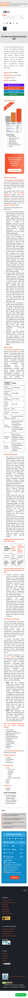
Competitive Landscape (8, 857)
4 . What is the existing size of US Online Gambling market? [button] (14, 826)
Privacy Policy (6, 909)
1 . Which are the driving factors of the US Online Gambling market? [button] (14, 814)
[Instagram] (13, 23)
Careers (4, 960)
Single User (8, 842)
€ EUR (12, 838)
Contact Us (5, 958)
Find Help (4, 897)
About (25, 890)
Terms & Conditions (7, 913)
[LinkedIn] (16, 23)
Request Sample (15, 91)
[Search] (21, 17)
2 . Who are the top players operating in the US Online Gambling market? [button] (14, 818)
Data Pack (8, 853)
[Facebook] (3, 23)
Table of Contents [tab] (14, 88)
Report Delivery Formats (9, 902)
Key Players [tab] (15, 94)
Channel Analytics (7, 933)
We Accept (5, 939)
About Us (4, 954)
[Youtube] (10, 23)
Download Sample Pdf (15, 170)
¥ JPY (18, 838)
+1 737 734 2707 (15, 5)
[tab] (14, 815)
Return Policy (5, 911)
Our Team (5, 956)
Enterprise (8, 849)
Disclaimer (5, 905)
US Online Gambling (9, 656)
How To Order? (6, 900)
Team (7, 845)
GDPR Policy (5, 907)
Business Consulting (7, 931)
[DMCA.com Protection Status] (14, 983)
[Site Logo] (14, 11)
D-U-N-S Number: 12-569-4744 (16, 976)
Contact (4, 951)
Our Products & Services (9, 926)
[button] (5, 29)
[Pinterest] (7, 23)
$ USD (6, 838)
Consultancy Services (8, 929)
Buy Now (14, 877)
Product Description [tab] (14, 85)
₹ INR (23, 838)
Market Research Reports (9, 936)
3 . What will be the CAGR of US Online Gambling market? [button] (13, 822)
